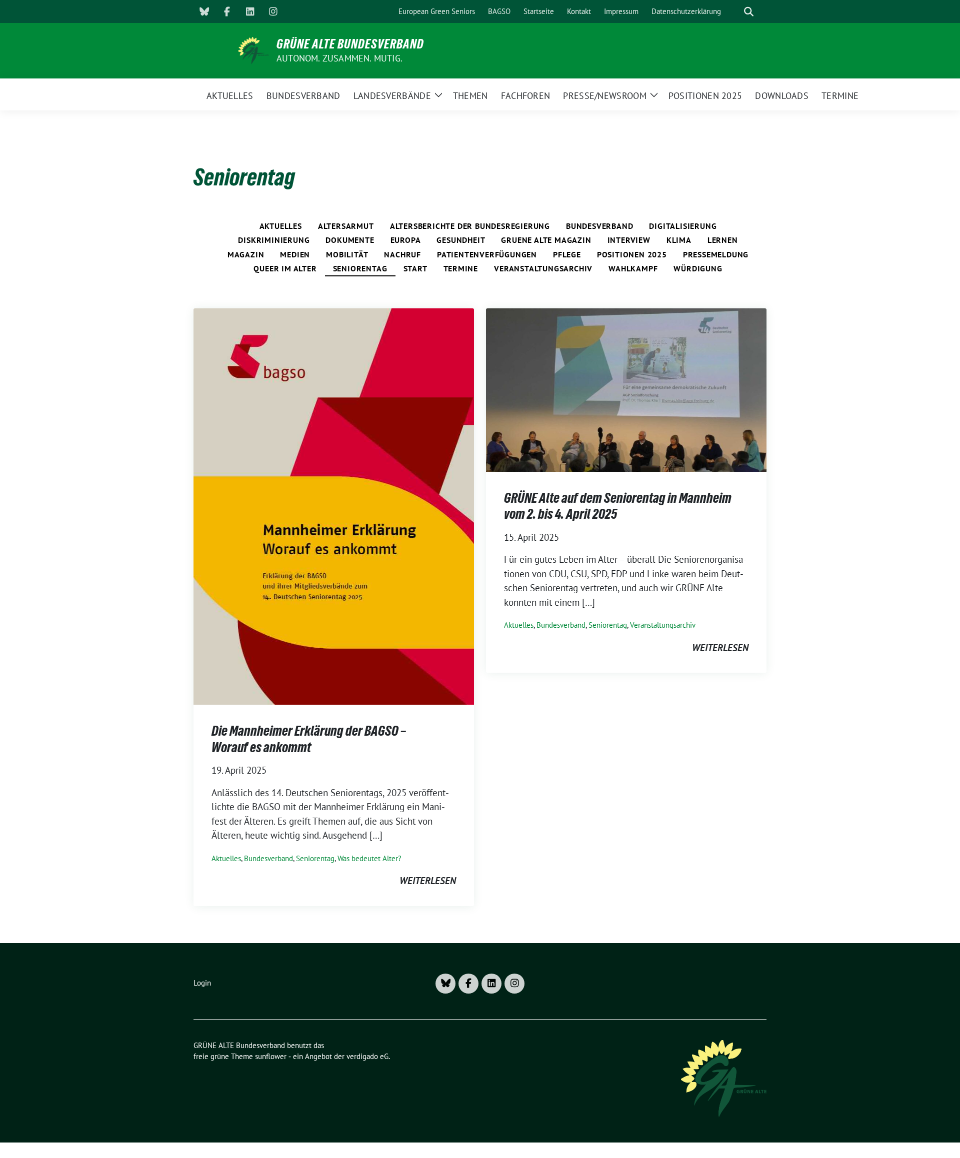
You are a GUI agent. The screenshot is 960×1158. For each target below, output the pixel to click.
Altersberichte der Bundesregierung (470, 226)
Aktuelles (281, 226)
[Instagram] (273, 11)
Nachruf (402, 254)
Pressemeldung (715, 254)
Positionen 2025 (632, 254)
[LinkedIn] (250, 11)
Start (416, 268)
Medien (295, 254)
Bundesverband (599, 226)
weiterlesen (428, 881)
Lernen (723, 240)
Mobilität (347, 254)
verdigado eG (367, 1056)
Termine (461, 268)
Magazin (246, 254)
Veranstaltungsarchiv (543, 268)
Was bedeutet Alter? (370, 858)
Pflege (567, 254)
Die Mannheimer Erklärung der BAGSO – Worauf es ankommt (309, 739)
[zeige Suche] (748, 11)
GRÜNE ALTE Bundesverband (350, 43)
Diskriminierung (274, 240)
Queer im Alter (285, 268)
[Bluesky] (204, 11)
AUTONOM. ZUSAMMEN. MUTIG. (339, 58)
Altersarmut (346, 226)
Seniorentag (360, 268)
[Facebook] (227, 11)
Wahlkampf (633, 268)
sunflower (270, 1056)
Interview (629, 240)
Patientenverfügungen (487, 254)
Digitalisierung (682, 226)
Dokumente (350, 240)
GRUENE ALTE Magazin (546, 240)
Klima (679, 240)
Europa (405, 240)
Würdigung (698, 268)
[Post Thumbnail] (334, 505)
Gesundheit (460, 240)
